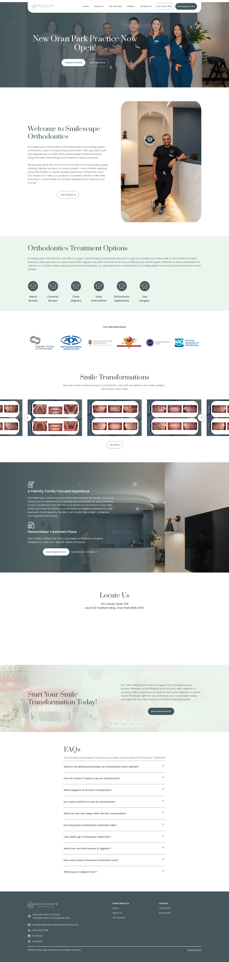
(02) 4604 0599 (164, 6)
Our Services (115, 6)
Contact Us (146, 6)
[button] (25, 417)
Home (85, 6)
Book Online (165, 912)
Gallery (131, 6)
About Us (98, 6)
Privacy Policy (194, 950)
